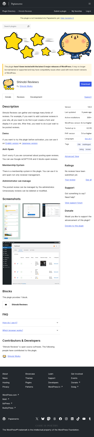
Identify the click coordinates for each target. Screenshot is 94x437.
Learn (50, 374)
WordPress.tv (55, 387)
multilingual (86, 144)
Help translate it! (67, 18)
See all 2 (88, 139)
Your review (70, 180)
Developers (53, 382)
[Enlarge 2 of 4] (37, 206)
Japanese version (30, 143)
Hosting (5, 382)
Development (36, 97)
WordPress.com (10, 395)
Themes (29, 378)
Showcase (30, 374)
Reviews (20, 97)
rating (81, 149)
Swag (75, 387)
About (5, 374)
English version (12, 143)
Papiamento (13, 419)
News (5, 378)
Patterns (29, 387)
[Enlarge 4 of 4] (57, 245)
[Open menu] (90, 3)
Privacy (5, 387)
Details (8, 97)
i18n (79, 144)
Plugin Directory (8, 11)
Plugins (28, 382)
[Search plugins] (28, 26)
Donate (75, 382)
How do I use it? (9, 323)
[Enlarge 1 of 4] (17, 206)
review (88, 149)
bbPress (7, 403)
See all (89, 180)
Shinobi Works (26, 86)
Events (74, 378)
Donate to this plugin (74, 226)
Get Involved (77, 374)
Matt (5, 399)
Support (88, 97)
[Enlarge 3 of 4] (57, 206)
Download (85, 84)
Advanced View (72, 156)
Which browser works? (12, 330)
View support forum (73, 203)
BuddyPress (9, 408)
